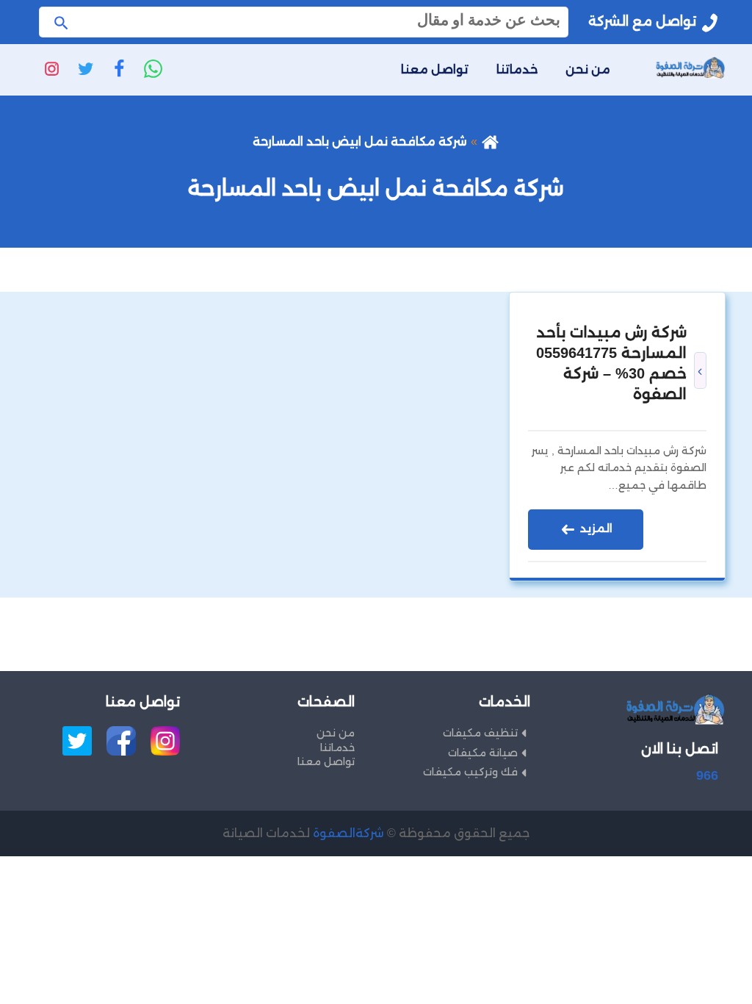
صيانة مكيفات (483, 753)
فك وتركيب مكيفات (470, 772)
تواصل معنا (435, 69)
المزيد (594, 528)
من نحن (587, 69)
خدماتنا (517, 69)
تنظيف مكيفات (480, 733)
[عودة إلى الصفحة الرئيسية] (490, 141)
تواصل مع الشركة (642, 21)
